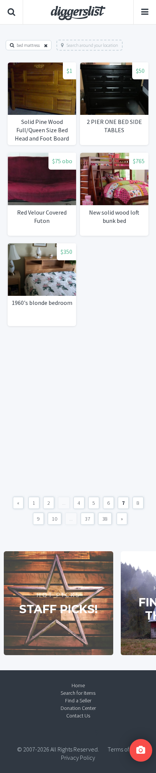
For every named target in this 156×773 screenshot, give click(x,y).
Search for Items (78, 693)
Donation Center (78, 708)
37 (87, 518)
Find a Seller (78, 700)
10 (54, 518)
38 (105, 518)
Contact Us (78, 715)
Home (78, 685)
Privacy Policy (78, 757)
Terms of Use (123, 749)
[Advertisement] (78, 411)
